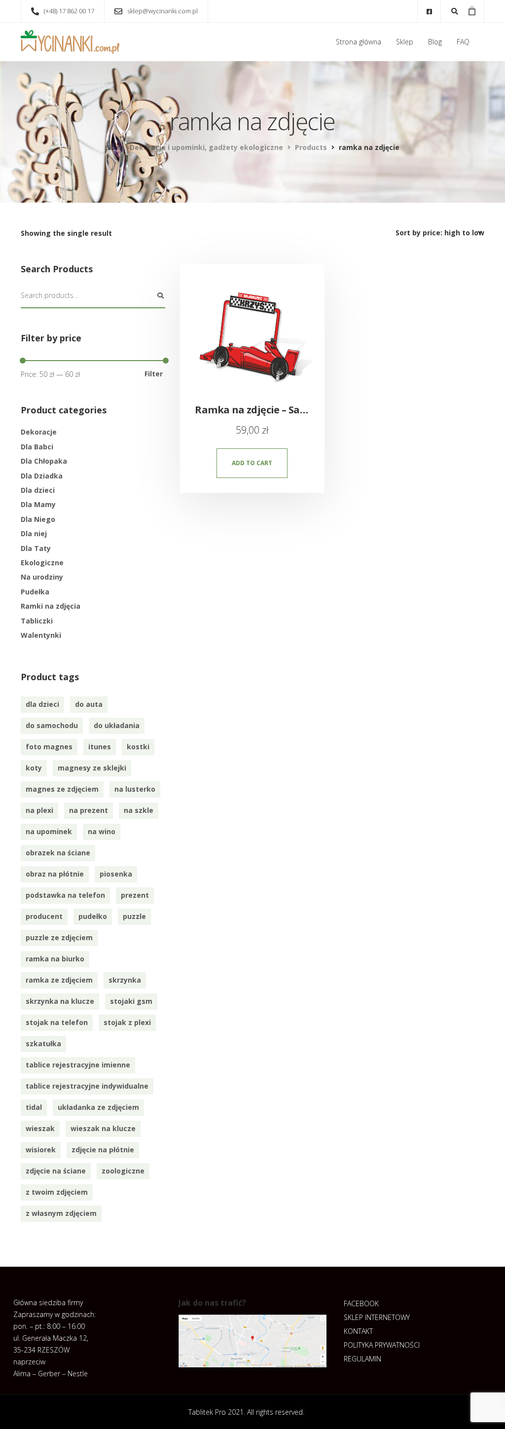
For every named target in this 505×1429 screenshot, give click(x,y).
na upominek (49, 831)
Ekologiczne (42, 562)
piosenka (116, 874)
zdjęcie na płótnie (103, 1149)
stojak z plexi (127, 1022)
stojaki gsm (131, 1001)
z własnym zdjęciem (61, 1213)
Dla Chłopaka (44, 461)
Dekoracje (39, 432)
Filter (153, 373)
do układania (117, 725)
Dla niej (34, 533)
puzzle (134, 916)
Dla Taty (36, 548)
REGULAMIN (362, 1358)
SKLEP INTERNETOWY (377, 1317)
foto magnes (49, 746)
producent (44, 916)
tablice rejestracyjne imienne (78, 1064)
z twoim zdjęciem (57, 1192)
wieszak (40, 1128)
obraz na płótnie (55, 874)
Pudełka (35, 591)
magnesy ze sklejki (92, 767)
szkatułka (43, 1043)
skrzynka (124, 980)
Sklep (404, 41)
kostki (138, 746)
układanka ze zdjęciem (98, 1107)
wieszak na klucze (103, 1128)
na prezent (88, 810)
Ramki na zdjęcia (50, 606)
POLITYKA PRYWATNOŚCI (382, 1345)
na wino (101, 831)
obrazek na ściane (58, 852)
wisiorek (41, 1149)
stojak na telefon (57, 1022)
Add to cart (252, 463)
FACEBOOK (361, 1303)
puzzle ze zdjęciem (59, 937)
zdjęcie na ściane (56, 1170)
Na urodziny (42, 577)
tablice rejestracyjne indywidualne (87, 1086)
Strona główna (358, 41)
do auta (89, 704)
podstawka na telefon (65, 895)
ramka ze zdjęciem (59, 980)
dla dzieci (42, 704)
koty (34, 767)
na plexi (39, 810)
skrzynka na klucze (60, 1001)
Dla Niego (38, 519)
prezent (135, 895)
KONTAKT (358, 1331)
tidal (34, 1107)
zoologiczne (123, 1170)
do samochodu (52, 725)
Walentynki (41, 635)
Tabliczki (37, 620)
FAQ (463, 41)
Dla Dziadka (42, 475)
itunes (99, 746)
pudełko (92, 916)
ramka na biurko (55, 958)
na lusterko (134, 789)
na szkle (138, 810)
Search (160, 296)
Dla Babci (37, 446)
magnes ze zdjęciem (62, 789)
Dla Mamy (38, 504)
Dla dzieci (38, 490)
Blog (435, 41)
